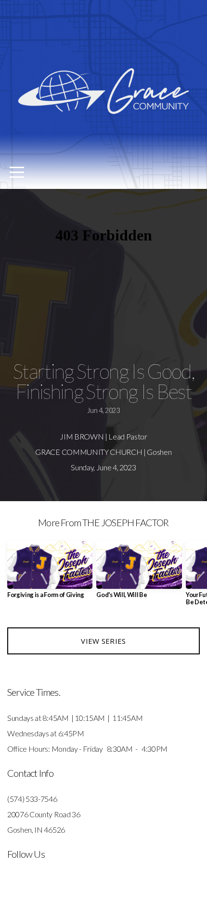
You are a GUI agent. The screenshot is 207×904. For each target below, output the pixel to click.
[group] (49, 573)
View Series (103, 641)
